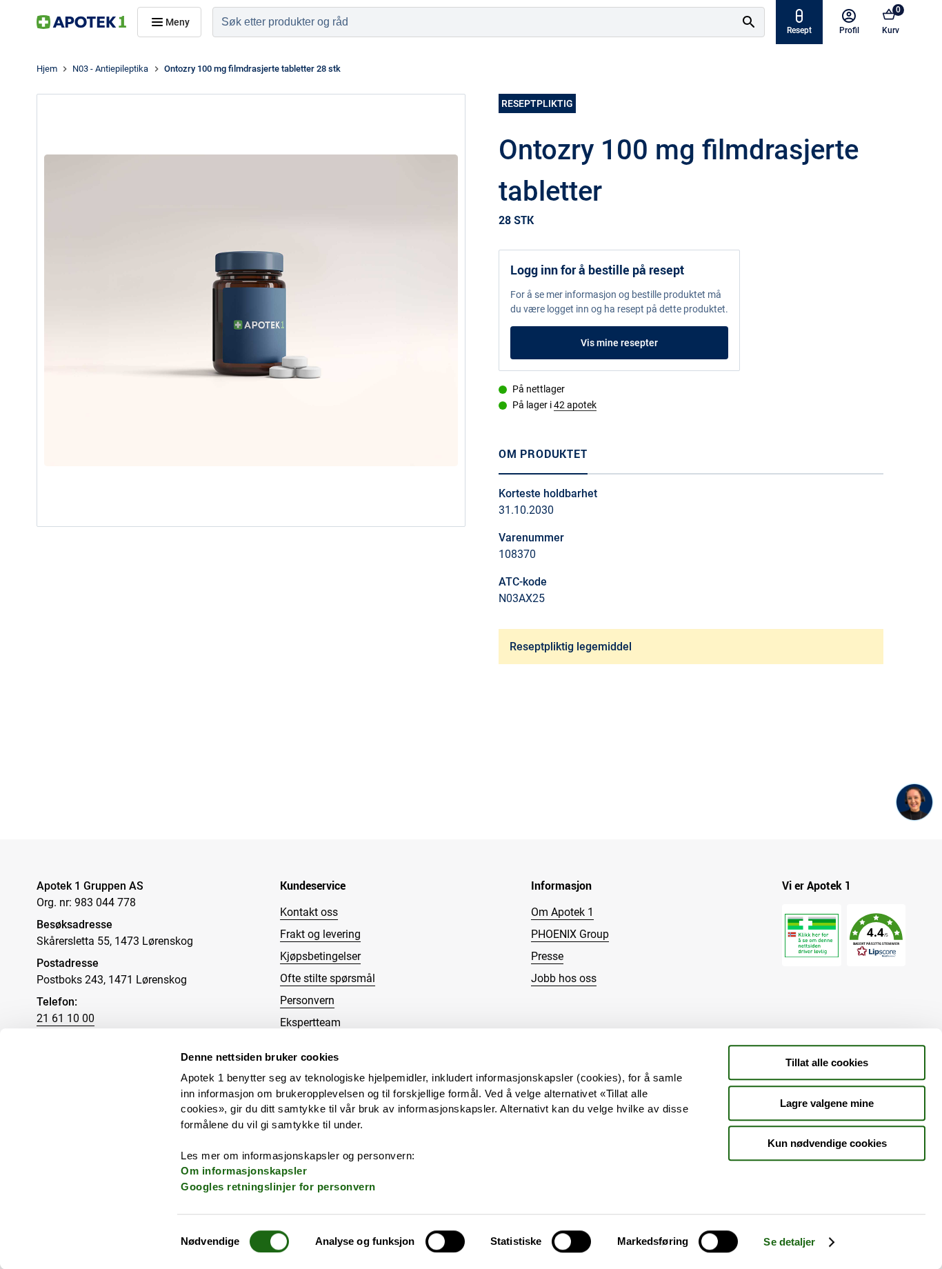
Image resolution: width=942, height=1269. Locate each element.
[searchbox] (473, 22)
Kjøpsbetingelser (320, 956)
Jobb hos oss (564, 978)
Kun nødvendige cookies (827, 1143)
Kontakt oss (309, 912)
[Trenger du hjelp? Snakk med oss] (914, 802)
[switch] (445, 1241)
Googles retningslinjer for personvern (278, 1186)
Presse (547, 956)
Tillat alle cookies (826, 1062)
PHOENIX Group (570, 934)
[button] (876, 935)
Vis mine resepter (619, 342)
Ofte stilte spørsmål (327, 978)
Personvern (307, 1000)
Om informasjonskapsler (244, 1171)
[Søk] (749, 22)
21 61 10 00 (65, 1018)
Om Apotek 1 (562, 912)
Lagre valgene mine (827, 1103)
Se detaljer (789, 1242)
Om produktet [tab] (543, 453)
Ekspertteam (310, 1022)
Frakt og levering (320, 934)
